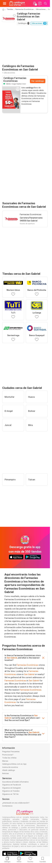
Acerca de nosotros (10, 767)
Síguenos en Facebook (11, 785)
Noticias (5, 773)
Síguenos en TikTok (10, 794)
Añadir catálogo (8, 770)
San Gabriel (12, 658)
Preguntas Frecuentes (11, 752)
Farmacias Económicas (24, 9)
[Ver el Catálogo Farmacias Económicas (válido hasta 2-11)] (11, 99)
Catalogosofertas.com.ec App (14, 764)
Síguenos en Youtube (10, 791)
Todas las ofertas (9, 758)
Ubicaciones (41, 9)
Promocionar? (7, 755)
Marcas (5, 761)
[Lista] (40, 3)
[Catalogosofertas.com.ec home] (17, 3)
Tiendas (10, 9)
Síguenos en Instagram (11, 788)
